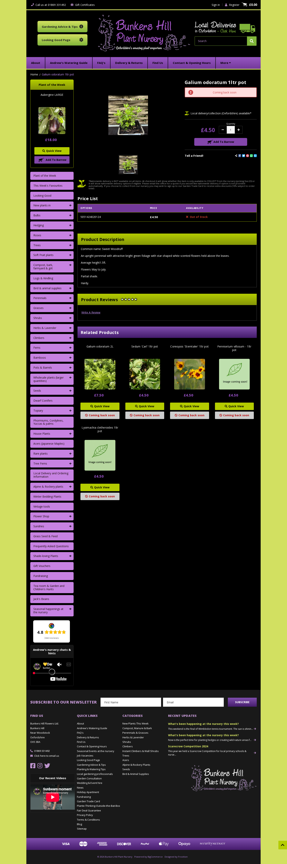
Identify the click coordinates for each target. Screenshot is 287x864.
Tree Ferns (40, 463)
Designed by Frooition (176, 856)
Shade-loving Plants (45, 556)
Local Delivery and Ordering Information (50, 474)
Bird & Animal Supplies (135, 774)
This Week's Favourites (47, 185)
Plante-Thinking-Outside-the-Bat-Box (98, 806)
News (80, 787)
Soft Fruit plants (43, 255)
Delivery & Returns (88, 737)
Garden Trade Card (88, 801)
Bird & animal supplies (47, 288)
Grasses (38, 308)
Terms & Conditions (88, 819)
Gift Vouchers (41, 566)
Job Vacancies (85, 755)
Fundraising (40, 576)
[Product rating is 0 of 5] (129, 299)
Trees (37, 245)
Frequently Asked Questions (51, 546)
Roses (37, 235)
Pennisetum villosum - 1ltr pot (234, 348)
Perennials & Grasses (135, 732)
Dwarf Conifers (43, 400)
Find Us (81, 742)
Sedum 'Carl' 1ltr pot (144, 346)
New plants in (42, 205)
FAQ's (80, 732)
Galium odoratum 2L (100, 346)
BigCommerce (155, 856)
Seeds (37, 390)
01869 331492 (42, 751)
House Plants (41, 433)
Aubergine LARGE (52, 95)
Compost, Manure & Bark (137, 728)
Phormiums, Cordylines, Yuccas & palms (48, 422)
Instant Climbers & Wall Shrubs (140, 751)
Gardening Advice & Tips (91, 764)
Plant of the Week (44, 175)
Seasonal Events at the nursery (95, 751)
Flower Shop (41, 516)
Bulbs (36, 215)
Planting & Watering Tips (91, 769)
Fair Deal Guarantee (89, 810)
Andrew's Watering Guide (92, 728)
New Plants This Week (135, 723)
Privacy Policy (85, 815)
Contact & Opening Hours (92, 746)
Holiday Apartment (88, 792)
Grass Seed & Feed (45, 536)
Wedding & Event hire (89, 783)
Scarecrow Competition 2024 (188, 746)
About (80, 723)
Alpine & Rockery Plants (136, 764)
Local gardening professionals (95, 774)
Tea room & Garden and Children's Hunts (48, 587)
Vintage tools (41, 506)
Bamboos (39, 357)
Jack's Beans (41, 599)
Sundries (38, 526)
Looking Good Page (88, 760)
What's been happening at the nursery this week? (203, 724)
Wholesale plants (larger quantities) (48, 379)
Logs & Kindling (43, 278)
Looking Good (42, 195)
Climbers (38, 338)
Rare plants (40, 453)
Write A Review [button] (90, 312)
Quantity (230, 123)
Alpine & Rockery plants (48, 486)
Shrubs (37, 318)
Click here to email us (46, 755)
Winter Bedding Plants (47, 496)
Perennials (39, 298)
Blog (79, 824)
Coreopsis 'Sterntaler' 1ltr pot (189, 346)
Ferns (36, 347)
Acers (125, 760)
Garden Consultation (89, 778)
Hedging (38, 225)
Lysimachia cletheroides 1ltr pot (100, 429)
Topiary (38, 410)
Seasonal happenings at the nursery (48, 610)
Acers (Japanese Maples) (48, 443)
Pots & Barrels (42, 367)
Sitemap (82, 828)
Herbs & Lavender (44, 328)
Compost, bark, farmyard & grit (43, 266)
